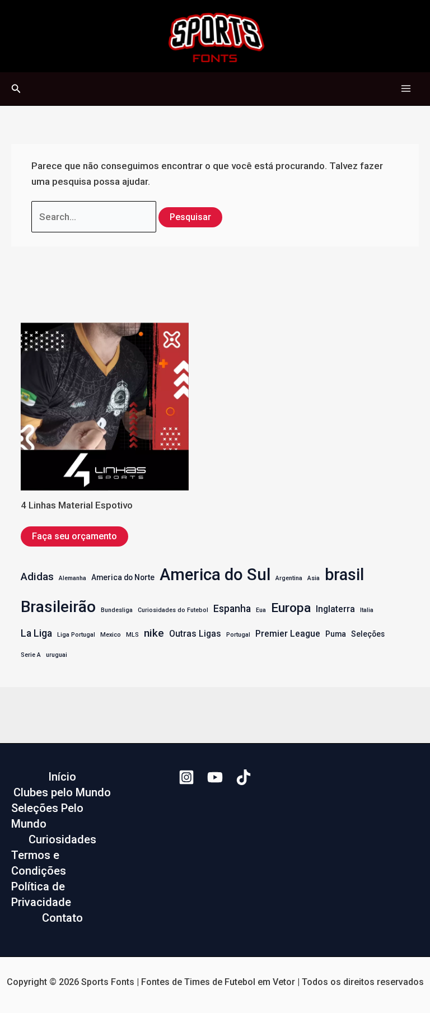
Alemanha (72, 578)
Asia (313, 578)
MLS (132, 634)
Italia (366, 610)
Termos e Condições (38, 862)
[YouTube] (215, 777)
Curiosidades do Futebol (173, 610)
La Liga (36, 633)
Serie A (31, 655)
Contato (62, 918)
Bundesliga (117, 610)
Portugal (238, 634)
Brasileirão (58, 606)
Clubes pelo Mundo (62, 792)
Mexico (110, 634)
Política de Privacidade (41, 894)
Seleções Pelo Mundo (47, 815)
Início (62, 776)
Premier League (287, 633)
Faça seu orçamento (74, 536)
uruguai (56, 655)
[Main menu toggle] (406, 89)
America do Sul (215, 574)
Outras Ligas (195, 633)
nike (154, 633)
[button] (16, 89)
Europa (291, 607)
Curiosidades (62, 839)
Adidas (37, 576)
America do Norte (123, 577)
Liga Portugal (76, 634)
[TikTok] (243, 777)
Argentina (288, 578)
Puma (335, 633)
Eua (261, 610)
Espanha (232, 608)
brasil (344, 574)
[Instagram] (186, 777)
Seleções (368, 633)
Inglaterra (335, 609)
